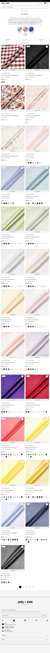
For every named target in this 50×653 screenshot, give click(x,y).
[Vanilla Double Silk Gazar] (15, 244)
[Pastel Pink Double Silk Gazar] (2, 246)
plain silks (26, 21)
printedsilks (33, 21)
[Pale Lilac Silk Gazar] (33, 163)
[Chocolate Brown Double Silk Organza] (42, 203)
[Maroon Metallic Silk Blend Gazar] (9, 582)
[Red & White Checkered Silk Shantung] (2, 82)
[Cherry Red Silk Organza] (11, 454)
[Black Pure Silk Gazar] (37, 163)
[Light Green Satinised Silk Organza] (15, 454)
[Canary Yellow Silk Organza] (9, 457)
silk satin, (15, 22)
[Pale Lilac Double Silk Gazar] (11, 244)
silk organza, (20, 22)
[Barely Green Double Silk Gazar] (22, 244)
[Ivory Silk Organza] (4, 457)
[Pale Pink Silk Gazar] (26, 163)
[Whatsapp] (14, 620)
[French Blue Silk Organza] (6, 457)
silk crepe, (25, 22)
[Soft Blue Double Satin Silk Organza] (44, 203)
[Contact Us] (39, 3)
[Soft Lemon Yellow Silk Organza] (19, 454)
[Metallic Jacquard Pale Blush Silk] (26, 122)
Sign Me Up (44, 615)
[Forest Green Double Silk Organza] (37, 203)
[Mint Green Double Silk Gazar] (2, 244)
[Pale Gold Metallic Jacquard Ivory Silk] (29, 122)
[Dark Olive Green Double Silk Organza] (29, 203)
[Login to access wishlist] (22, 47)
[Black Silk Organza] (22, 454)
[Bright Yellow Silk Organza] (11, 457)
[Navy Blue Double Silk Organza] (40, 203)
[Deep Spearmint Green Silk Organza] (6, 454)
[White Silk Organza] (2, 457)
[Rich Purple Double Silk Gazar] (9, 244)
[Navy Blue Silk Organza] (4, 454)
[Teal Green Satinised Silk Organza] (17, 454)
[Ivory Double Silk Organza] (31, 203)
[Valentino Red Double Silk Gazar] (6, 244)
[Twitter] (25, 620)
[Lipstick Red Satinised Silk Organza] (2, 454)
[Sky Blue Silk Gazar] (40, 163)
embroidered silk (32, 22)
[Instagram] (36, 620)
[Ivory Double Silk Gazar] (19, 244)
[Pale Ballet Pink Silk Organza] (13, 454)
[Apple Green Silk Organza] (9, 454)
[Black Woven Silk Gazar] (31, 163)
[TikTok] (47, 620)
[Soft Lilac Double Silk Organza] (35, 203)
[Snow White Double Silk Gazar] (17, 244)
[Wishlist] (41, 3)
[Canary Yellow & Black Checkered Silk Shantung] (4, 82)
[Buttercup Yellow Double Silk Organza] (46, 203)
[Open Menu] (48, 4)
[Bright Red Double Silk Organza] (33, 203)
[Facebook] (2, 620)
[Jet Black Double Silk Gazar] (4, 244)
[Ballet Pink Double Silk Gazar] (13, 244)
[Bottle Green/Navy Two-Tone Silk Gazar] (29, 163)
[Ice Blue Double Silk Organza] (26, 203)
